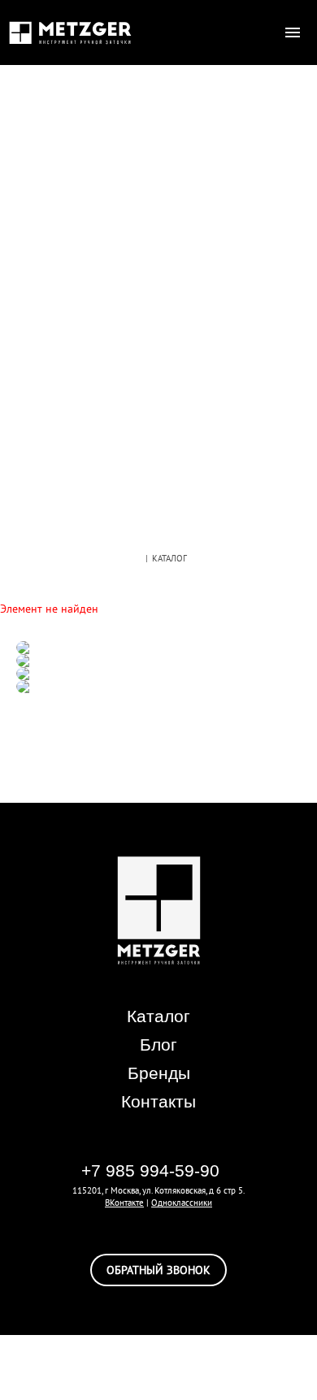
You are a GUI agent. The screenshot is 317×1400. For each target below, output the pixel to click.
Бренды (159, 1073)
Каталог (158, 1016)
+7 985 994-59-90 (150, 1170)
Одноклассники (181, 1202)
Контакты (158, 1101)
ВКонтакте (124, 1202)
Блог (158, 1044)
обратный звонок (158, 1270)
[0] (260, 32)
